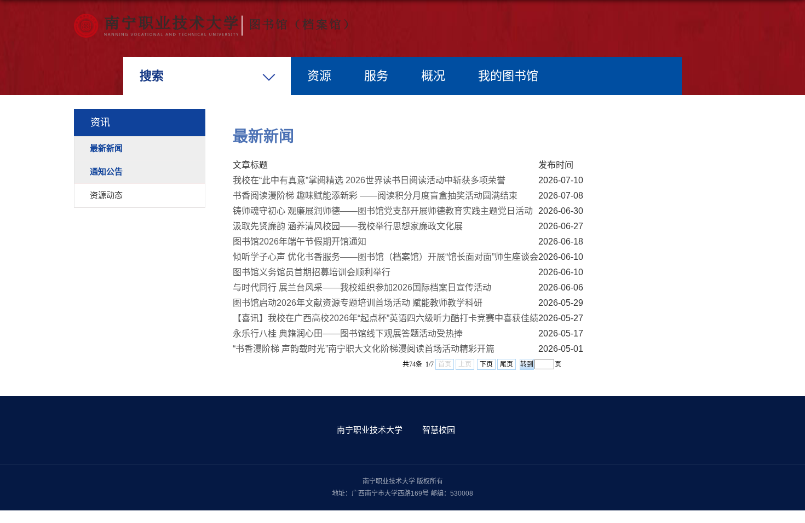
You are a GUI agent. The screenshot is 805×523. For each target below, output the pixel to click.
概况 (433, 76)
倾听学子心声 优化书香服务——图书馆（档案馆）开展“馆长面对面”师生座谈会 (385, 257)
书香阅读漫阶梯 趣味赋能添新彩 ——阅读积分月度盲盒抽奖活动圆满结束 (375, 195)
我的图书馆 (508, 76)
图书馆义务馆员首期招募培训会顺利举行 (311, 272)
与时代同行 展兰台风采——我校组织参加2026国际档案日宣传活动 (362, 287)
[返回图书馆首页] (211, 17)
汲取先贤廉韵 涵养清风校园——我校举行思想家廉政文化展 (348, 226)
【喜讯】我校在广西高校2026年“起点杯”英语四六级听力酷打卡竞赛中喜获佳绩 (385, 318)
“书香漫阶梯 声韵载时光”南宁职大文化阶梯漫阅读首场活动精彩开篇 (364, 348)
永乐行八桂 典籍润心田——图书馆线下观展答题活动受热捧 (348, 333)
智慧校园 (438, 429)
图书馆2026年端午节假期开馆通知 (299, 241)
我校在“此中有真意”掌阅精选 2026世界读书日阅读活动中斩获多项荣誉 (369, 180)
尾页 (506, 364)
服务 (376, 76)
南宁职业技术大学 (370, 429)
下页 (486, 364)
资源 (319, 76)
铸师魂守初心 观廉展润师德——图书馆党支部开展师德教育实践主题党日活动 (383, 211)
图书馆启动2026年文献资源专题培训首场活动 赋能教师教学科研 (357, 302)
